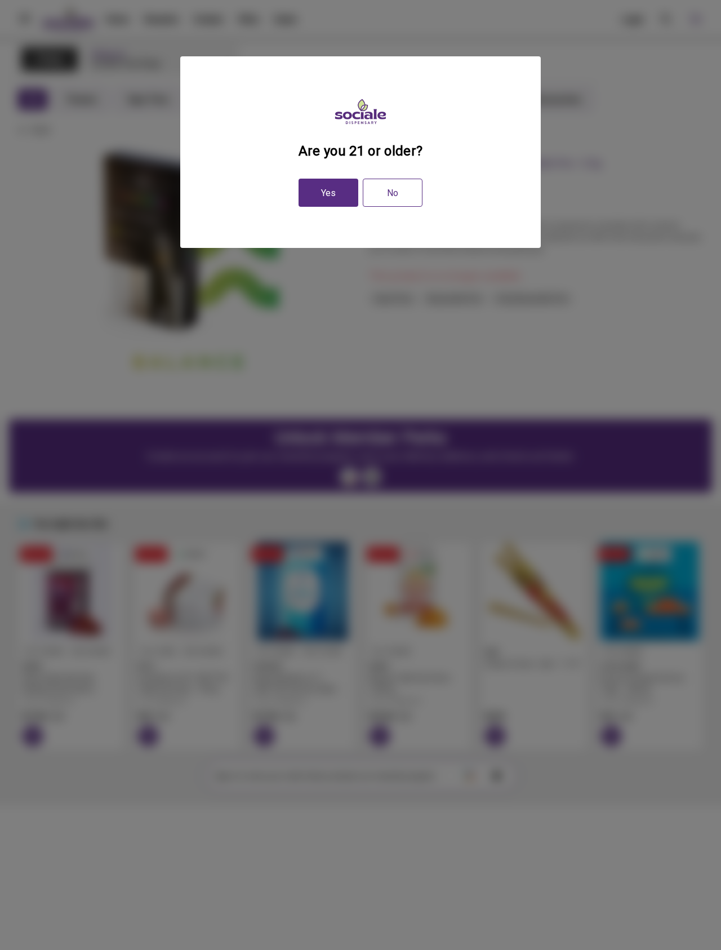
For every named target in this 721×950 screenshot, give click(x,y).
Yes (328, 193)
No (392, 193)
